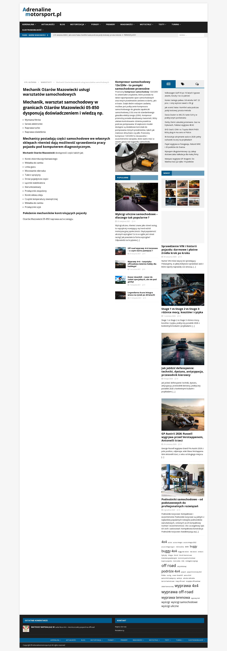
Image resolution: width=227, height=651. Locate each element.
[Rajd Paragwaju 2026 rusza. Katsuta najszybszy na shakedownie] (194, 184)
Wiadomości (126, 24)
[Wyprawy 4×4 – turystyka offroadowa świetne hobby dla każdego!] (120, 264)
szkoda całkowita (189, 578)
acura (170, 542)
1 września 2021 (135, 269)
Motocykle (145, 24)
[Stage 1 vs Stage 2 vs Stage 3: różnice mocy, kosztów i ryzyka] (182, 290)
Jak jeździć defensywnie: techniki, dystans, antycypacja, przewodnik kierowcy (182, 371)
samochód (187, 575)
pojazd (183, 572)
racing (169, 575)
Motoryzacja (77, 24)
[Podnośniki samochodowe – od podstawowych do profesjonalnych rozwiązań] (182, 480)
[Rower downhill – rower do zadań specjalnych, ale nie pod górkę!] (120, 280)
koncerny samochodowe (186, 558)
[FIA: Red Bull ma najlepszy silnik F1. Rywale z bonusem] (171, 202)
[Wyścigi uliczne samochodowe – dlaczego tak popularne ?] (136, 197)
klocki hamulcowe (185, 555)
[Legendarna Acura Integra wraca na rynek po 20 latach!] (120, 295)
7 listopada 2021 (135, 285)
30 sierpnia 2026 (170, 257)
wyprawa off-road (177, 591)
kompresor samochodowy (137, 92)
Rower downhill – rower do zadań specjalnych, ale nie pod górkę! (142, 279)
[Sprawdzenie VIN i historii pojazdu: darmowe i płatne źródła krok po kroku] (182, 227)
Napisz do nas (121, 627)
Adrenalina (28, 24)
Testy (161, 24)
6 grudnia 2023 (169, 510)
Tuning (175, 24)
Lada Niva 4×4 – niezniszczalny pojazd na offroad (75, 627)
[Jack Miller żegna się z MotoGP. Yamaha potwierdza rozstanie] (194, 193)
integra (170, 555)
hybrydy (164, 555)
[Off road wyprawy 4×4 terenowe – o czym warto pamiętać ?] (120, 251)
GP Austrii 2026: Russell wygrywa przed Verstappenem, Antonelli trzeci (182, 437)
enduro (200, 552)
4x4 (164, 542)
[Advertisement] (113, 60)
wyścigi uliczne (170, 606)
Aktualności (48, 24)
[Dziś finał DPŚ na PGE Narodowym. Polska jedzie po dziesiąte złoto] (171, 184)
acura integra (177, 542)
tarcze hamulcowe (167, 581)
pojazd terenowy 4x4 (194, 572)
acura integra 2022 (190, 542)
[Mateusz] (26, 630)
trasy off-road (180, 581)
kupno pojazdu (166, 561)
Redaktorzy (119, 630)
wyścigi (165, 602)
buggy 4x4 (169, 551)
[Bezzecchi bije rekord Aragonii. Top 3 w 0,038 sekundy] (182, 184)
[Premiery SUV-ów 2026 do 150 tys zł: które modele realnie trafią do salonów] (194, 202)
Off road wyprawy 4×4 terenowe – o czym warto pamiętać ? (143, 249)
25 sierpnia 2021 (135, 254)
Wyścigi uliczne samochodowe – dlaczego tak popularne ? (136, 215)
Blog (62, 24)
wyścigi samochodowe (184, 602)
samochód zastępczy (168, 578)
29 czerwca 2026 (170, 444)
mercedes (176, 561)
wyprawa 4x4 (186, 585)
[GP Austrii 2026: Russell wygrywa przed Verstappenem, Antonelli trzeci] (182, 414)
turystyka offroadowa (193, 581)
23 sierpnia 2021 (123, 221)
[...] (138, 240)
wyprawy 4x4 (195, 598)
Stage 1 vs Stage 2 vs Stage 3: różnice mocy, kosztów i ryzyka (182, 310)
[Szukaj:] (191, 35)
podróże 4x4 (170, 571)
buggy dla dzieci (183, 552)
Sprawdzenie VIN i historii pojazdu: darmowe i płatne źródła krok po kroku (179, 249)
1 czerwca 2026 (170, 316)
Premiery (110, 24)
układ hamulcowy (167, 586)
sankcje (179, 578)
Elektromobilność (32, 30)
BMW (187, 547)
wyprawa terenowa (175, 597)
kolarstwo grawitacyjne (169, 558)
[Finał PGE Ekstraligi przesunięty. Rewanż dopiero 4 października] (182, 202)
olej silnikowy (181, 566)
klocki (176, 555)
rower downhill (177, 575)
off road (168, 565)
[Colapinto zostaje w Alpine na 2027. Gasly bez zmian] (182, 193)
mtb (182, 561)
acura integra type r (168, 547)
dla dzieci (193, 552)
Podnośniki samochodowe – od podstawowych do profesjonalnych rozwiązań (182, 503)
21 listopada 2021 (135, 298)
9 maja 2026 (168, 378)
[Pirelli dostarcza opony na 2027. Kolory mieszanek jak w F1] (171, 193)
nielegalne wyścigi (191, 561)
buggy (193, 546)
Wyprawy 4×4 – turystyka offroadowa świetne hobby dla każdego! (142, 263)
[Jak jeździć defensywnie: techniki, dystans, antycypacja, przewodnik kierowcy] (182, 349)
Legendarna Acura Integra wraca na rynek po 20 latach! (141, 293)
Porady (95, 24)
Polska (163, 575)
